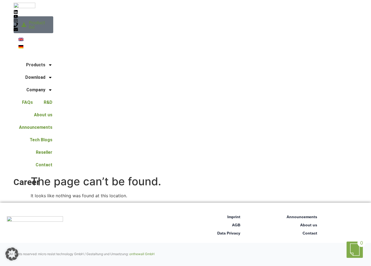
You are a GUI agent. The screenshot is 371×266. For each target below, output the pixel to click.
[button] (12, 254)
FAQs (27, 102)
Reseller (44, 152)
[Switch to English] (21, 39)
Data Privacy (228, 233)
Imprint (233, 217)
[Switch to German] (21, 46)
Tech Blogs (41, 139)
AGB (236, 225)
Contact (44, 164)
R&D (48, 102)
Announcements (35, 127)
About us (43, 114)
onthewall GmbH (142, 254)
